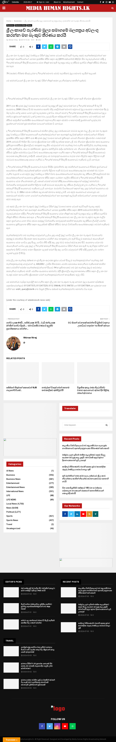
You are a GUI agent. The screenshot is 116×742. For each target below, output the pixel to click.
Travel (9, 524)
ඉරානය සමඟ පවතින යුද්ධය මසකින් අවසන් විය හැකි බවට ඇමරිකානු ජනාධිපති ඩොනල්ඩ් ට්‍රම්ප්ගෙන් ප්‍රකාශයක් (38, 682)
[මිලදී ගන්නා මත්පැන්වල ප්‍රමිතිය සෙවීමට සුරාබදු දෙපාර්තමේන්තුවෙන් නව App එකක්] (11, 608)
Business (10, 25)
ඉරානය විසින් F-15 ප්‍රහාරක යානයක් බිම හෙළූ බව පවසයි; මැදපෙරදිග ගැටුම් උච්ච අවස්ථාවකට (37, 665)
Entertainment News (15, 487)
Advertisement (69, 2)
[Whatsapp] (72, 726)
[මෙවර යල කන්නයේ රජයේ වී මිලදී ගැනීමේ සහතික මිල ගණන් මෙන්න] (11, 624)
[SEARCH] (107, 425)
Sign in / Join (43, 2)
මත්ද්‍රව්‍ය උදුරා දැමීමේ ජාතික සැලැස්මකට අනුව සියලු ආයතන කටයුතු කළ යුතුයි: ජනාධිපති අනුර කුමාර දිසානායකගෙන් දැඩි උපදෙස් (83, 457)
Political (10, 512)
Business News (20, 25)
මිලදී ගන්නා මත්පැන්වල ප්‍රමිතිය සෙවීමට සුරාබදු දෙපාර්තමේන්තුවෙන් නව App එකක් (36, 606)
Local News (11, 504)
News (29, 25)
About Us (57, 2)
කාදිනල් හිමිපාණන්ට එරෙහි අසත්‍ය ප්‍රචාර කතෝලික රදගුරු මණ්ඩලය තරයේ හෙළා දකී (94, 625)
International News (15, 491)
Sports (9, 516)
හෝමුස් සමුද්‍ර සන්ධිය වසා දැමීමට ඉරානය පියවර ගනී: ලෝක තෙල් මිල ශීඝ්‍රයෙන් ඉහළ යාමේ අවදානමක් (37, 649)
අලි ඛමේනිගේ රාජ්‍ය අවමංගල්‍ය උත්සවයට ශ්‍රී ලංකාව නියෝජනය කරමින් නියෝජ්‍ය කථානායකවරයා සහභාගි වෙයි (85, 478)
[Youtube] (65, 726)
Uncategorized (13, 528)
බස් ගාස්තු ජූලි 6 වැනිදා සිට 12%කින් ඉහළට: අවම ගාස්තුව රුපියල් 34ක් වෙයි (38, 589)
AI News (10, 471)
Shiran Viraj (13, 40)
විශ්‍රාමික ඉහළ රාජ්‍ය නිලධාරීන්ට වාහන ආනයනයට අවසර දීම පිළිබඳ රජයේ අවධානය (93, 390)
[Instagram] (57, 726)
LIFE (8, 495)
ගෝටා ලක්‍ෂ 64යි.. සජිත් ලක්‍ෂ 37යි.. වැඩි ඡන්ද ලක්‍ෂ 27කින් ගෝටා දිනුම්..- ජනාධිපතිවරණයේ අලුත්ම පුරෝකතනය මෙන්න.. (30, 325)
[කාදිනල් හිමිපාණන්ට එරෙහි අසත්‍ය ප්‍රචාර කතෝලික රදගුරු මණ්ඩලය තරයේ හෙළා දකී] (68, 627)
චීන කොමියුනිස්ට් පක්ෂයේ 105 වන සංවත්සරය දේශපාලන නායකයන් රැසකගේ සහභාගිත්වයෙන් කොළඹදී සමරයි (83, 490)
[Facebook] (42, 726)
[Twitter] (50, 726)
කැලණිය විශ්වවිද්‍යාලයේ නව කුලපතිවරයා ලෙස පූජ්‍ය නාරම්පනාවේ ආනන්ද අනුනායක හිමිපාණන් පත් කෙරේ (95, 590)
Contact (80, 2)
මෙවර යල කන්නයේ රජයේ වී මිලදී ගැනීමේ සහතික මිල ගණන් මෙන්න (38, 621)
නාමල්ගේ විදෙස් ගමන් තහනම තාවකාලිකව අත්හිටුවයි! (55, 389)
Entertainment (12, 483)
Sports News (12, 520)
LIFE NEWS (11, 500)
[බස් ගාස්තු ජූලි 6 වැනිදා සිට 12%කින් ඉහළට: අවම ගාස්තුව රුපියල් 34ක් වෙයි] (11, 592)
